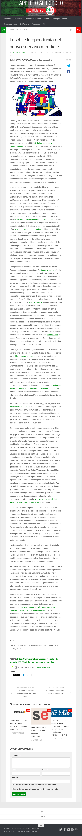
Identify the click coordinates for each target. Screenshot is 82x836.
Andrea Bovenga (19, 53)
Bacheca (7, 19)
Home (42, 812)
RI (44, 24)
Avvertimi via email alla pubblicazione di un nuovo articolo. (36, 789)
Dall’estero (24, 24)
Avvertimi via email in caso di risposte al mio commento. (35, 784)
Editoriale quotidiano (33, 19)
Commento (16, 755)
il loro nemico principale (25, 356)
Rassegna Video (10, 24)
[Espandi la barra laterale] (3, 30)
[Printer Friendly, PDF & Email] (15, 667)
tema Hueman (32, 831)
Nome (14, 770)
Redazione (36, 24)
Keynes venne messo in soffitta (28, 229)
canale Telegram (43, 667)
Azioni (46, 19)
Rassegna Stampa (59, 19)
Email (44, 770)
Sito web (15, 777)
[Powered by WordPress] (13, 831)
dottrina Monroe (35, 302)
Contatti (42, 817)
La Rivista (18, 19)
